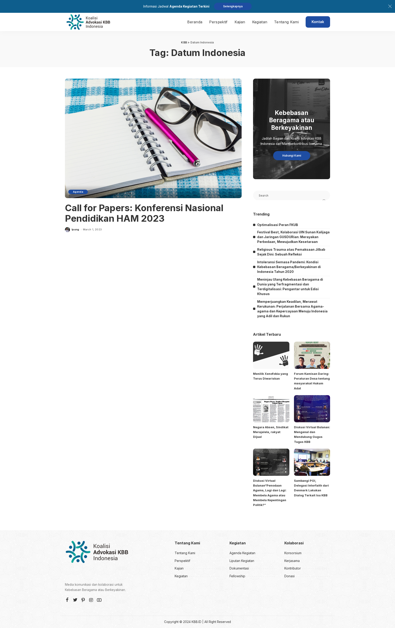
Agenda (78, 191)
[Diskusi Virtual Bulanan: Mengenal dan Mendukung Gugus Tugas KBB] (312, 408)
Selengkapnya (233, 6)
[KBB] (88, 22)
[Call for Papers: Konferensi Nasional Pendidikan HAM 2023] (153, 138)
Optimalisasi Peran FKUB (277, 225)
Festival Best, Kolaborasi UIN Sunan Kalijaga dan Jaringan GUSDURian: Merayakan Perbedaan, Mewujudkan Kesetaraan (293, 237)
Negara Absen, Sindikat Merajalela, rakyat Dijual (270, 432)
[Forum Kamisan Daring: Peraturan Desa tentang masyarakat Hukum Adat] (312, 355)
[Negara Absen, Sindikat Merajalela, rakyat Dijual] (271, 408)
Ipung (75, 229)
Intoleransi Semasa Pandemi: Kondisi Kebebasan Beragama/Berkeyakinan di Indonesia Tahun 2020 (289, 267)
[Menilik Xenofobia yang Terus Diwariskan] (271, 355)
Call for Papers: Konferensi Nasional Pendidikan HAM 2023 (144, 213)
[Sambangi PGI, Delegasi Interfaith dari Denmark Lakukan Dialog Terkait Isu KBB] (312, 462)
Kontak (318, 21)
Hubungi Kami (291, 155)
